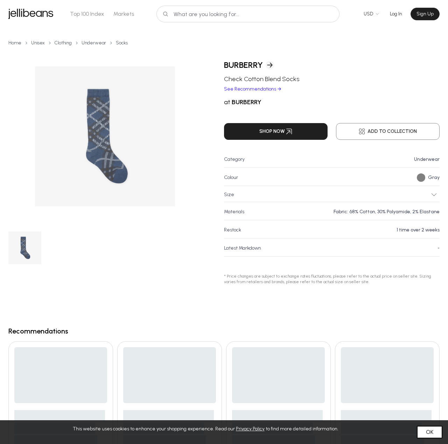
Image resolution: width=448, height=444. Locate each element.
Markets (123, 13)
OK (429, 432)
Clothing (63, 42)
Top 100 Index (87, 13)
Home (14, 42)
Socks (122, 42)
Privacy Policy (250, 429)
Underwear (94, 42)
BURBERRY (243, 65)
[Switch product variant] (24, 247)
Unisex (38, 42)
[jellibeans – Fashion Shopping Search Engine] (30, 14)
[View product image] (105, 136)
